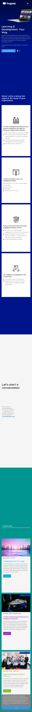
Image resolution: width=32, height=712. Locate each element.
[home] (13, 3)
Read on (7, 576)
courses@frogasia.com (8, 416)
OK (16, 708)
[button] (27, 3)
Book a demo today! (8, 51)
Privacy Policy (5, 704)
